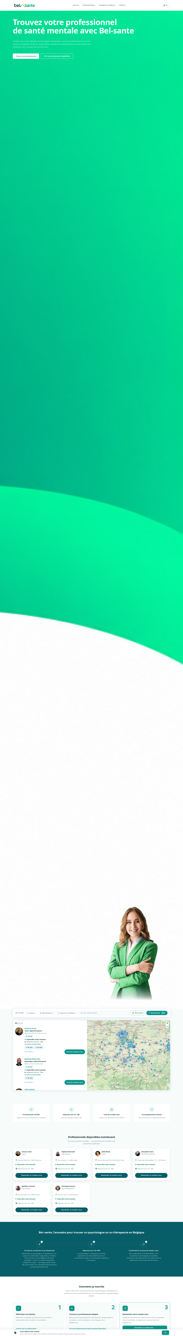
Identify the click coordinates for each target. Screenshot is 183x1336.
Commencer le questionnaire (27, 1329)
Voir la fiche (28, 1052)
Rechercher (157, 1013)
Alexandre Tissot (147, 1152)
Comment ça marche (107, 5)
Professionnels (89, 5)
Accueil (76, 5)
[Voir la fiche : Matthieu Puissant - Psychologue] (18, 1188)
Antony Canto (27, 1152)
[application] (128, 1055)
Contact (122, 5)
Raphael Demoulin (68, 1152)
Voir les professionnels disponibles (57, 56)
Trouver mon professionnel (26, 56)
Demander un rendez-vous (31, 1175)
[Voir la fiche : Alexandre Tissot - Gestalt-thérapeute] (137, 1153)
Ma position (139, 1013)
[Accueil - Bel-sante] (24, 5)
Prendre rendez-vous (75, 1052)
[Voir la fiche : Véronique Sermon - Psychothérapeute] (57, 1188)
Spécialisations (48, 1013)
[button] (104, 1060)
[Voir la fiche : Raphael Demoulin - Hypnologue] (57, 1153)
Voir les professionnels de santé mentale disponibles (88, 1329)
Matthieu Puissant (28, 1186)
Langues (32, 1013)
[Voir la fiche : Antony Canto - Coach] (18, 1153)
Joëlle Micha (105, 1152)
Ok (165, 1333)
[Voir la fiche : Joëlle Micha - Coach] (97, 1153)
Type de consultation (68, 1013)
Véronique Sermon (68, 1186)
